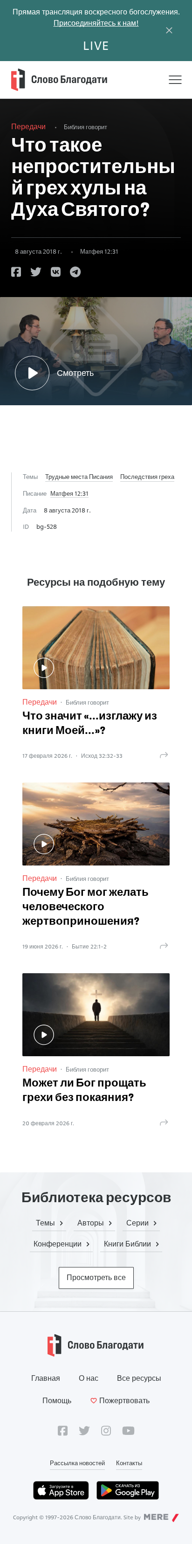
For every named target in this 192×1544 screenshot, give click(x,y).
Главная (45, 1378)
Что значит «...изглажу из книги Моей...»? (89, 724)
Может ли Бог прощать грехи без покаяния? (84, 1091)
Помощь (56, 1400)
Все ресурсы (139, 1378)
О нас (88, 1378)
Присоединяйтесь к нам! (96, 23)
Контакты (129, 1463)
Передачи (28, 126)
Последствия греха (147, 476)
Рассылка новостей (77, 1463)
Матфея (99, 251)
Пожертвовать (124, 1400)
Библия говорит (85, 127)
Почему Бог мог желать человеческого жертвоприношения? (85, 907)
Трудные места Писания (79, 476)
